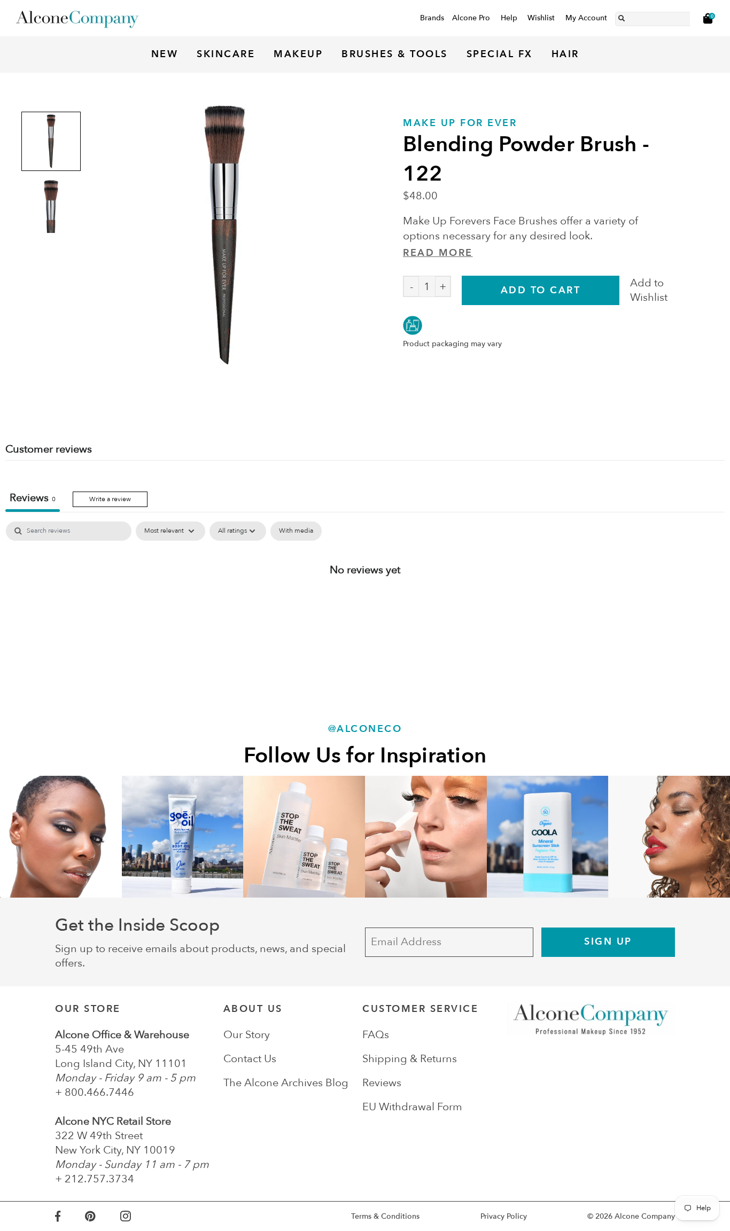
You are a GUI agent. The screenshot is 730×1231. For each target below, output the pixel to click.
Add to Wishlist (648, 290)
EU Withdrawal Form (412, 1107)
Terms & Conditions (385, 1216)
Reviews (381, 1083)
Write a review (110, 499)
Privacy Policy (503, 1216)
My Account (586, 18)
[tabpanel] (365, 604)
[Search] (621, 16)
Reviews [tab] (33, 497)
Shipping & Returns (409, 1058)
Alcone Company (645, 1216)
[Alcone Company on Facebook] (70, 1216)
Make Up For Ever (460, 123)
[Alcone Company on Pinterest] (102, 1216)
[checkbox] (296, 531)
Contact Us (249, 1058)
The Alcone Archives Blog (285, 1083)
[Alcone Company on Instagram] (138, 1216)
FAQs (375, 1034)
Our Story (246, 1034)
